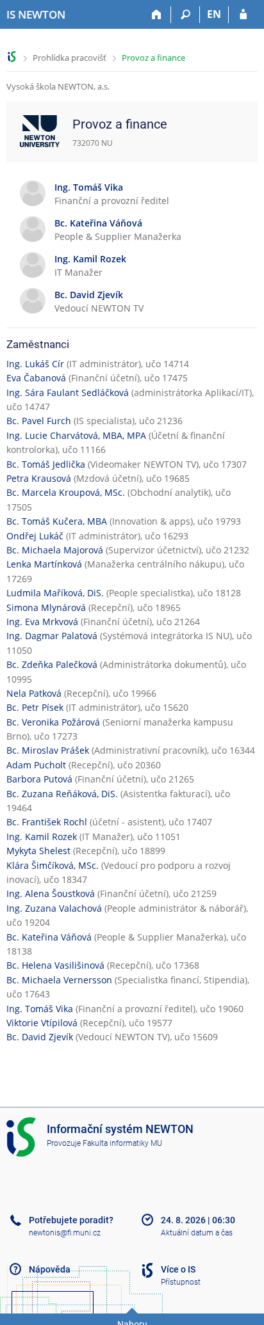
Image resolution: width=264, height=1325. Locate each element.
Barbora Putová (39, 779)
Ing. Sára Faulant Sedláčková (67, 392)
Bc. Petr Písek (34, 707)
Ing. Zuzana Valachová (54, 908)
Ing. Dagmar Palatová (51, 636)
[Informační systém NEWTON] (11, 56)
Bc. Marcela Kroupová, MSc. (65, 492)
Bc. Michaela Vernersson (59, 980)
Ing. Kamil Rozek (41, 836)
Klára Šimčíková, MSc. (52, 865)
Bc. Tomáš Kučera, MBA (56, 521)
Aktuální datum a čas (197, 1232)
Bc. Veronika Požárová (53, 722)
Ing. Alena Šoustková (50, 893)
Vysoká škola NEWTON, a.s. (58, 86)
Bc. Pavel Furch (38, 421)
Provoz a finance (153, 57)
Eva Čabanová (36, 378)
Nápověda (49, 1269)
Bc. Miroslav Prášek (47, 750)
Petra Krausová (38, 478)
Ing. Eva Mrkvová (42, 621)
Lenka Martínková (44, 564)
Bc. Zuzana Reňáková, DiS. (62, 794)
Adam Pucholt (36, 765)
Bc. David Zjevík (39, 1037)
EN (214, 14)
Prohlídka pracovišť (69, 57)
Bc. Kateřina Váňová (49, 937)
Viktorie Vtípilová (42, 1023)
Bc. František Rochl (46, 822)
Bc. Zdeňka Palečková (51, 664)
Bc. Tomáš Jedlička (45, 464)
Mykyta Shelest (38, 851)
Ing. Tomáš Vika (39, 1009)
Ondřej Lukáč (34, 536)
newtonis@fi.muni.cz (65, 1232)
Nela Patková (34, 693)
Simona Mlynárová (46, 607)
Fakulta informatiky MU (122, 1143)
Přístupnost (181, 1282)
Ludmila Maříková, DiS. (55, 593)
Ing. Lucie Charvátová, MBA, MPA (76, 435)
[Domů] (156, 14)
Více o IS (178, 1269)
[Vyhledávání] (185, 14)
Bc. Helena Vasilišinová (55, 965)
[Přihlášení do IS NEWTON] (243, 14)
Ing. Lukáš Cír (35, 364)
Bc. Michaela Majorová (54, 550)
